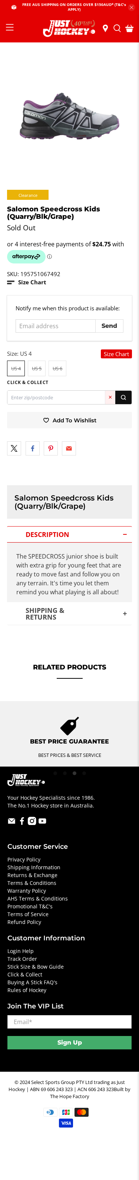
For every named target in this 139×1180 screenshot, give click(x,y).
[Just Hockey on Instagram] (32, 822)
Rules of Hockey (26, 990)
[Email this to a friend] (69, 448)
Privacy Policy (23, 859)
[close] (131, 7)
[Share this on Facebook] (33, 448)
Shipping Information (33, 867)
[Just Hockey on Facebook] (22, 822)
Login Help (20, 950)
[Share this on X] (14, 448)
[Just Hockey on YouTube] (42, 822)
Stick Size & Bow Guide (35, 966)
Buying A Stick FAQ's (32, 982)
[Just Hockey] (70, 28)
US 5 (37, 368)
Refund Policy (24, 921)
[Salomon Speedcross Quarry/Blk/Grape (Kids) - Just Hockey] (69, 116)
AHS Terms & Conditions (37, 898)
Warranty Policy (26, 890)
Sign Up (69, 1042)
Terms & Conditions (31, 882)
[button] (26, 282)
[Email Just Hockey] (11, 822)
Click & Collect (24, 974)
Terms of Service (28, 914)
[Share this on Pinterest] (51, 448)
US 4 (16, 368)
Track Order (22, 958)
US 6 (57, 368)
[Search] (123, 397)
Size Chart (116, 354)
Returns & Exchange (32, 875)
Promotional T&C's (30, 906)
